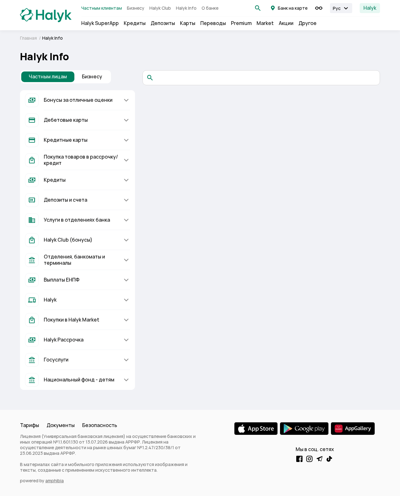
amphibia (54, 481)
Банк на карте (293, 8)
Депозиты (163, 23)
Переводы (213, 23)
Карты (187, 23)
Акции (286, 23)
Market (265, 23)
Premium (241, 23)
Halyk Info (186, 8)
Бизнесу (135, 8)
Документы (61, 425)
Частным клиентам (101, 8)
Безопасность (99, 425)
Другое (307, 23)
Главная (29, 38)
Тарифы (29, 425)
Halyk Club (160, 8)
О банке (210, 8)
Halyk (369, 8)
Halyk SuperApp (100, 23)
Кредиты (135, 23)
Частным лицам (48, 76)
